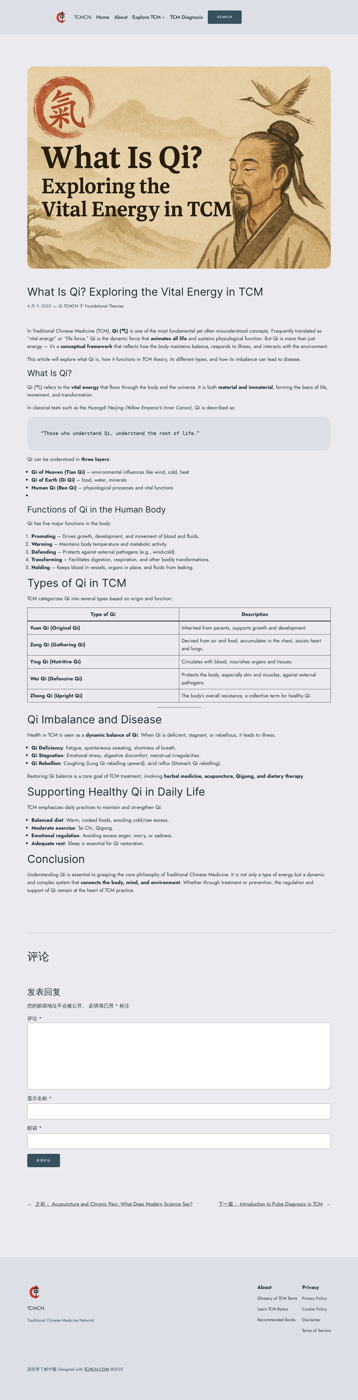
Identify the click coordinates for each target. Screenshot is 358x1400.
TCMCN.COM (96, 1369)
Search (224, 17)
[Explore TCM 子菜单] (163, 17)
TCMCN (82, 17)
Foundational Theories (104, 306)
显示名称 (39, 1098)
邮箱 (34, 1128)
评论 (34, 1018)
